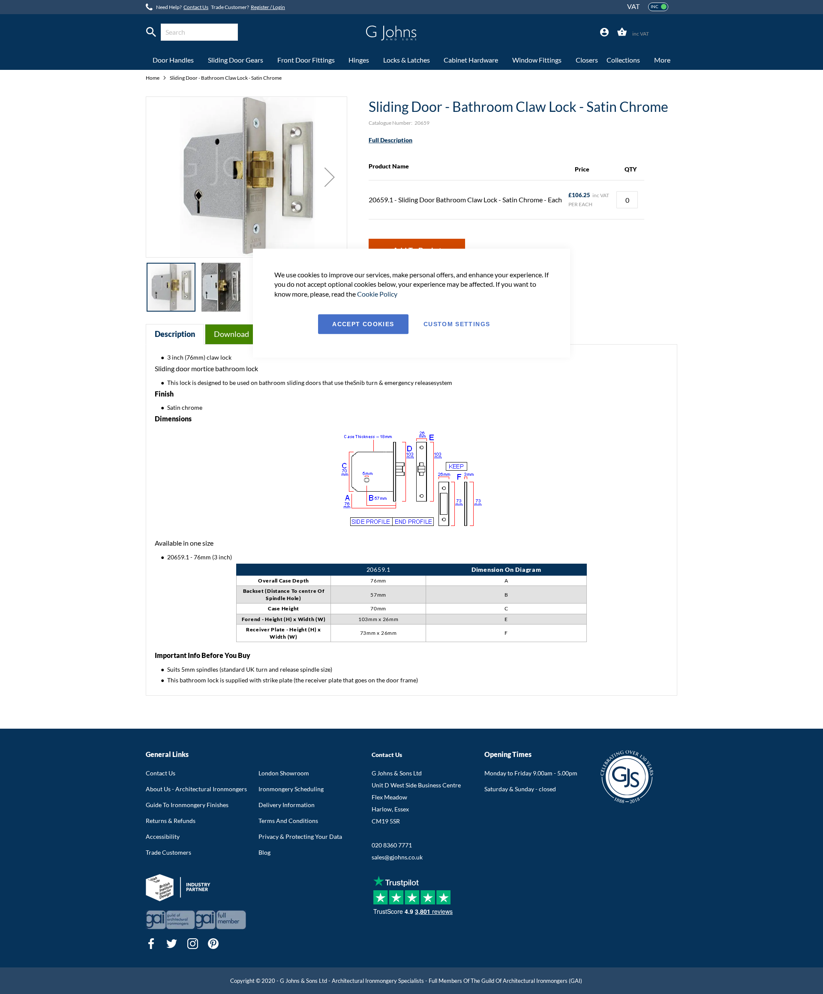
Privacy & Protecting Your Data (300, 836)
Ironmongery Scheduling (291, 789)
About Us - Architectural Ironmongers (196, 789)
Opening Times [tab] (508, 754)
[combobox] (199, 32)
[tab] (604, 32)
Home (153, 78)
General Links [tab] (167, 754)
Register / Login (268, 7)
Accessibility (163, 836)
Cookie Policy (377, 294)
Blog (264, 852)
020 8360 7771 (392, 845)
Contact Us (195, 7)
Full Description (390, 140)
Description (175, 334)
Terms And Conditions (288, 820)
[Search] (151, 32)
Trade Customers (168, 852)
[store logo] (391, 33)
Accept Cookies (363, 324)
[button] (329, 177)
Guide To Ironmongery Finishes (187, 804)
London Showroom (283, 773)
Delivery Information (286, 804)
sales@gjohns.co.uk (397, 857)
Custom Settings (457, 324)
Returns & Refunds (170, 820)
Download (231, 334)
